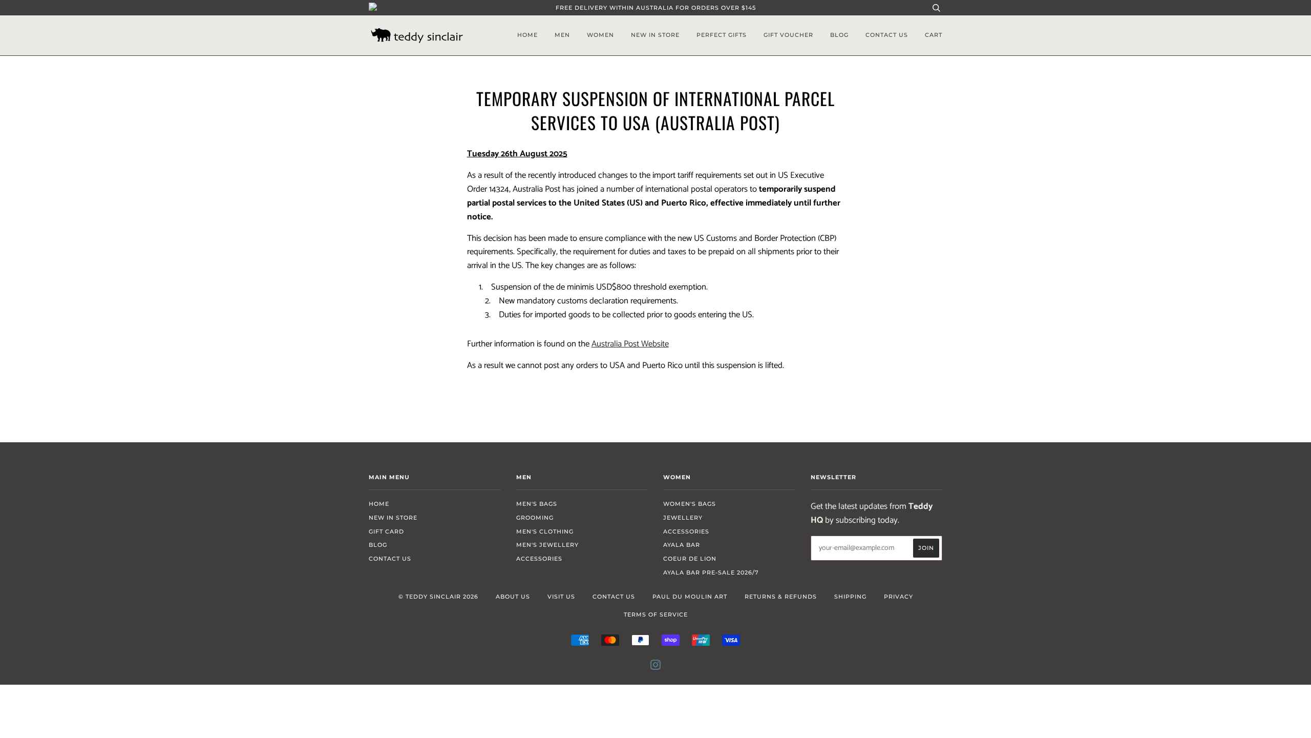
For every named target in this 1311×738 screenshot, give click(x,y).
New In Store (655, 34)
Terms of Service (656, 614)
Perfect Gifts (721, 34)
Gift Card (386, 531)
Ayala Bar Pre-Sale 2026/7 (711, 572)
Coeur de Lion (689, 558)
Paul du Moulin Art (689, 596)
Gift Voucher (788, 34)
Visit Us (561, 596)
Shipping (850, 596)
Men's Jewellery (547, 544)
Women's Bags (689, 503)
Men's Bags (536, 503)
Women (600, 34)
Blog (839, 34)
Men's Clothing (545, 531)
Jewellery (683, 517)
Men (562, 34)
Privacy (898, 596)
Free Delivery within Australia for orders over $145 (656, 7)
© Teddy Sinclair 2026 (438, 596)
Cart (933, 34)
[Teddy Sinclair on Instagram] (655, 666)
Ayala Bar (681, 544)
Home (527, 34)
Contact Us (886, 34)
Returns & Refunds (781, 596)
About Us (513, 596)
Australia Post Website (630, 344)
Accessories (539, 558)
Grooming (535, 517)
